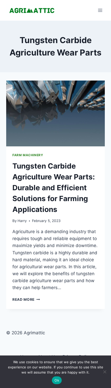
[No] (104, 371)
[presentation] (55, 113)
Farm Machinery (27, 155)
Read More (26, 299)
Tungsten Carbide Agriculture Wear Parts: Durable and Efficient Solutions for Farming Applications (53, 188)
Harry (22, 221)
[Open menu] (100, 10)
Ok (56, 380)
